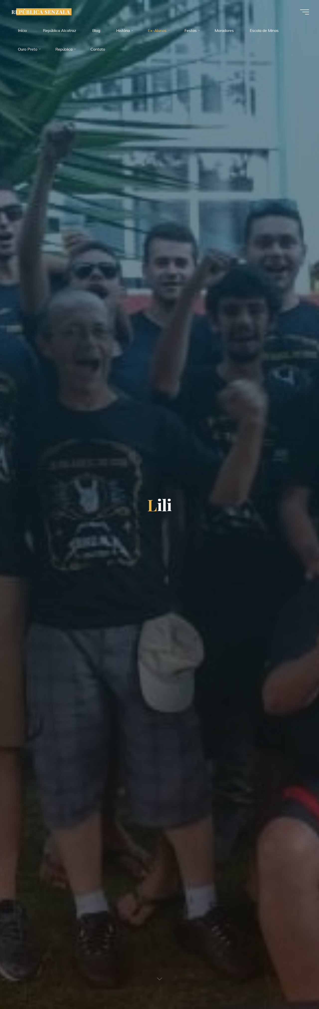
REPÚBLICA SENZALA (40, 11)
